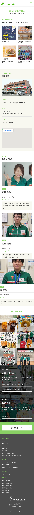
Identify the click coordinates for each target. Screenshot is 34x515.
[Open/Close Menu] (31, 3)
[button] (17, 385)
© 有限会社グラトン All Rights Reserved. (17, 511)
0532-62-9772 (7, 122)
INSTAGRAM (17, 311)
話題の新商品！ (6, 41)
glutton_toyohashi (8, 316)
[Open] (8, 323)
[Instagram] (15, 330)
